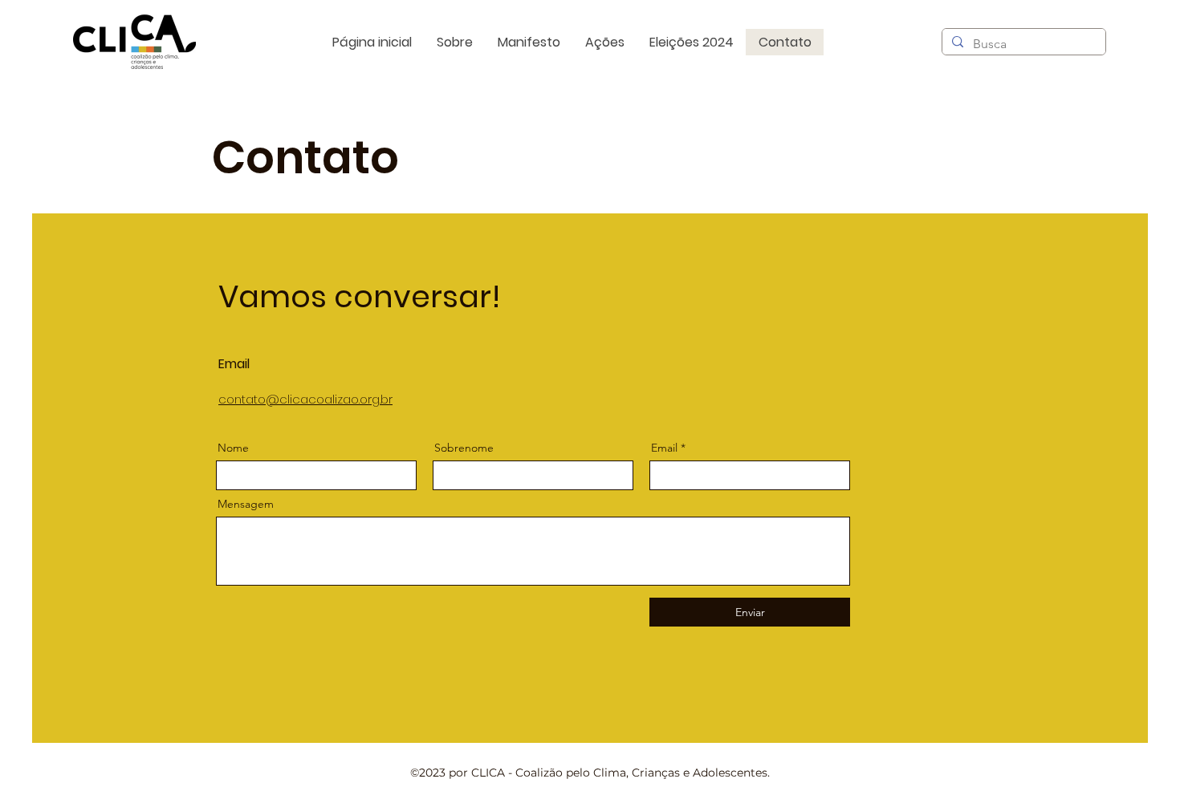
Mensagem (246, 503)
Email (664, 447)
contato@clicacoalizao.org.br (305, 399)
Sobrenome (464, 447)
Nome (233, 447)
